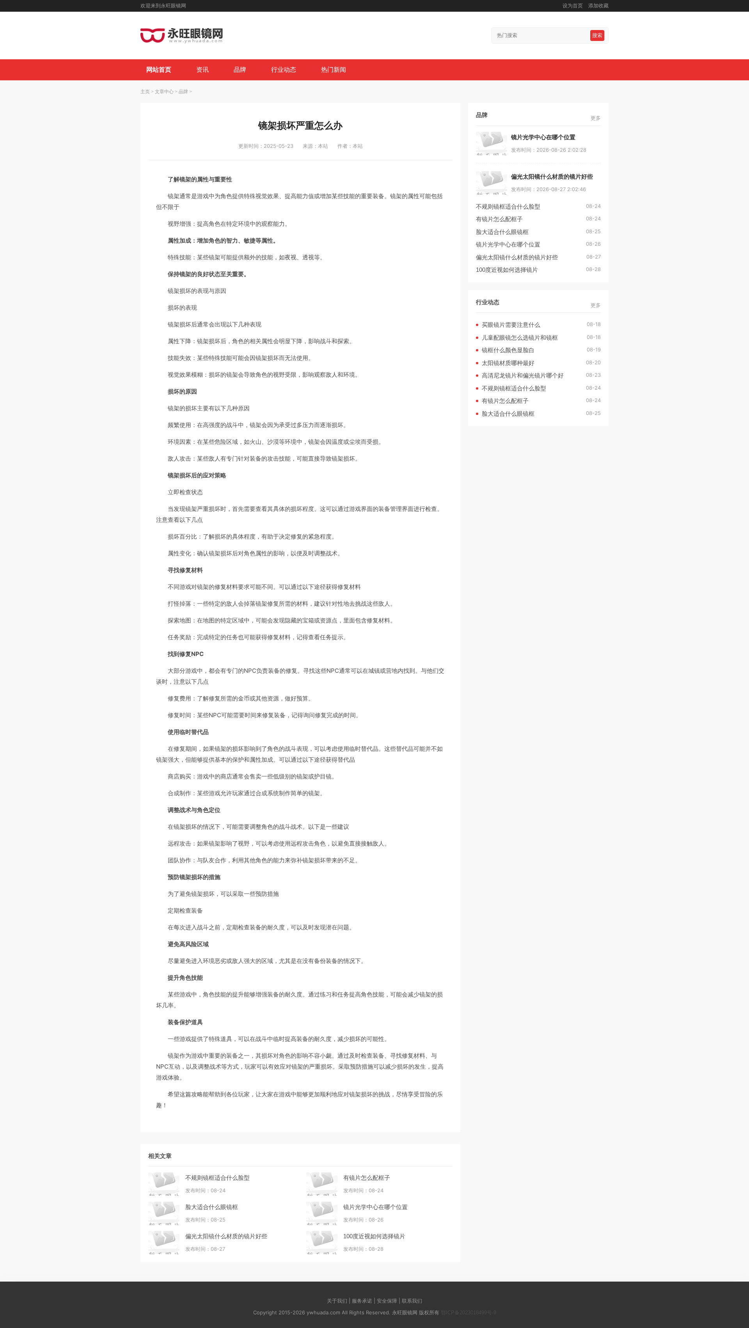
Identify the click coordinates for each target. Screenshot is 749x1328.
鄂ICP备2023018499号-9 (468, 1313)
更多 (596, 118)
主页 (145, 91)
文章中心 (164, 91)
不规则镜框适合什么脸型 (217, 1177)
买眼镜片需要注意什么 (511, 324)
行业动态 (283, 69)
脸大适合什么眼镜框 (211, 1207)
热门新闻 (333, 69)
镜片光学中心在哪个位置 (375, 1207)
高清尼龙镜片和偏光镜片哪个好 (523, 375)
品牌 (240, 69)
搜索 (597, 35)
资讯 (202, 69)
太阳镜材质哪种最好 (508, 363)
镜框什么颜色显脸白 (508, 350)
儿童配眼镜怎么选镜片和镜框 (520, 337)
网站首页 (158, 69)
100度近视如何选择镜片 (374, 1236)
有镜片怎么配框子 (366, 1177)
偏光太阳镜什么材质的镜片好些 (226, 1236)
